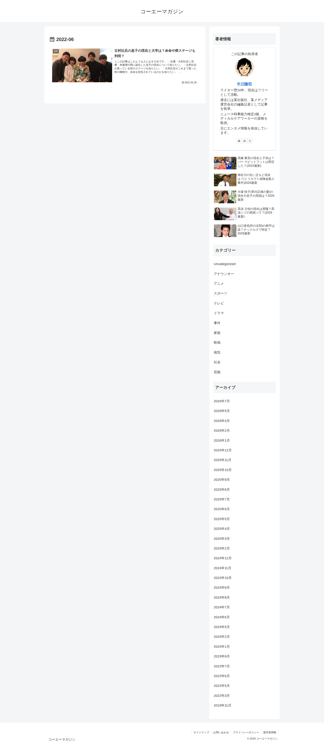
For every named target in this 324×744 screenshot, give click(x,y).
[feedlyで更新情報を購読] (244, 140)
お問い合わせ (221, 732)
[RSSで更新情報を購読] (250, 140)
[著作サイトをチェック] (239, 140)
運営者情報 (269, 732)
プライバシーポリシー (246, 732)
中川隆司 (244, 84)
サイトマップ (201, 732)
